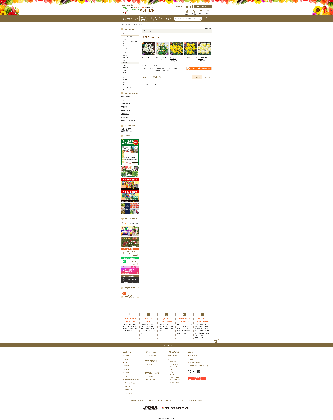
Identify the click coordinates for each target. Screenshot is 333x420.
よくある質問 (193, 356)
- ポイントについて (174, 369)
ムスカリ (125, 82)
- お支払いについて (174, 372)
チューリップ (126, 67)
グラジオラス (126, 58)
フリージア (125, 77)
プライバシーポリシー (172, 401)
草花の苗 (126, 366)
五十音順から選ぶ (127, 37)
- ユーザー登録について (175, 379)
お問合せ (201, 14)
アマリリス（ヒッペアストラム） (130, 42)
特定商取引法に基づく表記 (138, 401)
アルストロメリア (127, 48)
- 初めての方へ (173, 362)
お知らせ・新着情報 (194, 362)
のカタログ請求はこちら (131, 223)
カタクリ (125, 53)
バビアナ (125, 72)
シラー (124, 60)
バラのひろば (128, 390)
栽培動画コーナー (151, 379)
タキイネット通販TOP (127, 24)
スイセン (125, 62)
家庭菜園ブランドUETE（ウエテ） (199, 366)
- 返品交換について (174, 374)
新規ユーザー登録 (173, 356)
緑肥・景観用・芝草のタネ (131, 379)
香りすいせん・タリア (147, 57)
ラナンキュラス (127, 87)
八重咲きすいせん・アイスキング (204, 58)
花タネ (126, 359)
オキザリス (125, 50)
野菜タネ (126, 356)
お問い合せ (192, 359)
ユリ (124, 84)
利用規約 (151, 401)
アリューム (125, 45)
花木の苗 (126, 369)
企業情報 (199, 401)
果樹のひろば (128, 393)
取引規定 (159, 401)
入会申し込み (149, 367)
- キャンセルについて (175, 377)
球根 (123, 34)
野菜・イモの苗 (128, 376)
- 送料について (173, 367)
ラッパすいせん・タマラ (190, 57)
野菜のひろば (128, 386)
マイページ (171, 359)
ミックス (125, 80)
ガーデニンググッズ (129, 383)
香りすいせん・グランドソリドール (176, 58)
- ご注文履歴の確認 (174, 382)
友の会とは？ (149, 364)
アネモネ (125, 39)
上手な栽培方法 (150, 376)
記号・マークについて (188, 401)
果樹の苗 (126, 373)
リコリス (125, 89)
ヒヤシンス (125, 75)
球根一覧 (135, 24)
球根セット (125, 55)
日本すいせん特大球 (161, 57)
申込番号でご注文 (151, 356)
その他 (124, 65)
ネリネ (124, 70)
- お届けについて (173, 364)
